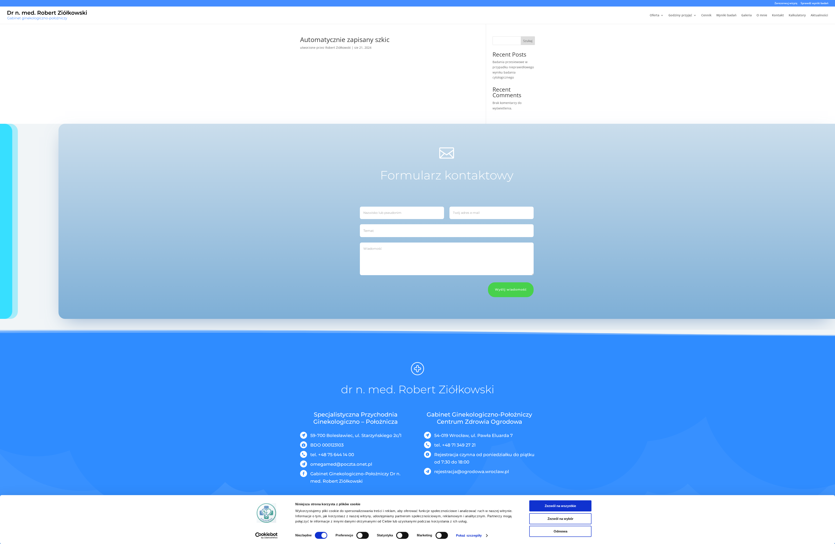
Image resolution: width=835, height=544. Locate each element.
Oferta (654, 15)
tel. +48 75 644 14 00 (332, 454)
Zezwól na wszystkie (560, 506)
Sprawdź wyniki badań (814, 3)
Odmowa (560, 531)
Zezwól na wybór (560, 519)
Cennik (706, 15)
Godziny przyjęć (680, 15)
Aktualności (819, 15)
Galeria (746, 15)
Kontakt (778, 15)
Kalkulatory (797, 15)
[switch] (362, 535)
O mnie (762, 15)
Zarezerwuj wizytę (786, 3)
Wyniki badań (726, 15)
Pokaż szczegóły (469, 535)
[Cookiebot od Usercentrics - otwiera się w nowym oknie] (266, 535)
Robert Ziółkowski (338, 47)
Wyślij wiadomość (511, 289)
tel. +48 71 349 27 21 (455, 445)
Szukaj (528, 41)
